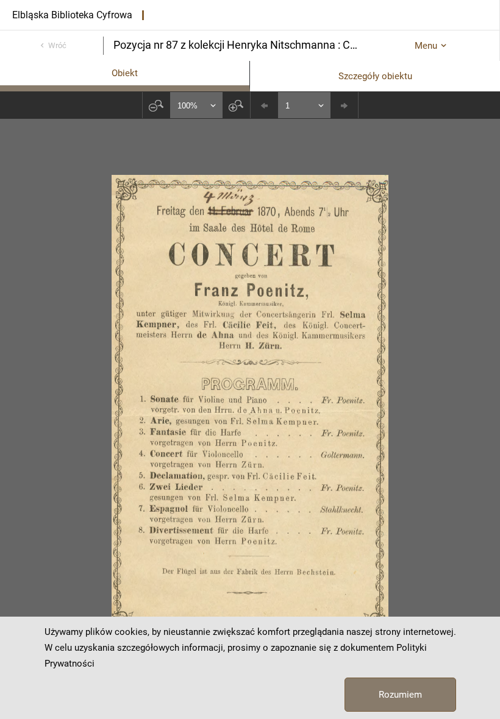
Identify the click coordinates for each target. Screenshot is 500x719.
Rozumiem (400, 694)
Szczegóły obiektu (375, 76)
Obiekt (125, 73)
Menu (426, 45)
